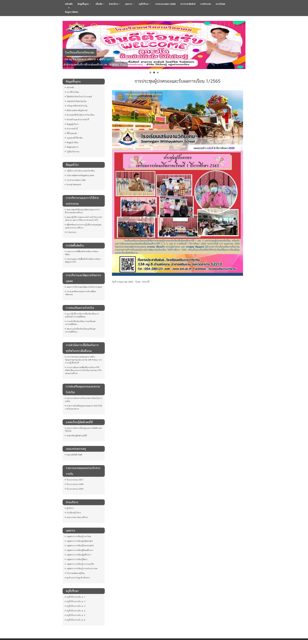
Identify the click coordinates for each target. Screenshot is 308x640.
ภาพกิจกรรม (205, 4)
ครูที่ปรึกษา (144, 4)
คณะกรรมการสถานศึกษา (77, 517)
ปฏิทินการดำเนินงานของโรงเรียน (81, 171)
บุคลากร (129, 4)
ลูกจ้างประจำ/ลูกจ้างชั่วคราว (78, 577)
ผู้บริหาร (70, 508)
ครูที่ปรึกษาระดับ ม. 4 (76, 611)
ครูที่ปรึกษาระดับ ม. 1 (76, 597)
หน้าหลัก (69, 4)
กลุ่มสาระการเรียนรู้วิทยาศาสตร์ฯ (80, 545)
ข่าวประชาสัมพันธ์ (187, 4)
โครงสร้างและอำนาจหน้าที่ (78, 119)
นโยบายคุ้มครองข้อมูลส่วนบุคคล (80, 175)
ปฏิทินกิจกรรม (73, 151)
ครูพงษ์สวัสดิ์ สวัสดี (74, 454)
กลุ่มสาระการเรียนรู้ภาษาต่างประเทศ (82, 568)
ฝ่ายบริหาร (114, 4)
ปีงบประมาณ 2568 (75, 484)
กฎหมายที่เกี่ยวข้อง (75, 138)
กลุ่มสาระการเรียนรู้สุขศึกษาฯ (79, 554)
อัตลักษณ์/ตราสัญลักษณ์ (77, 110)
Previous (59, 44)
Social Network (74, 184)
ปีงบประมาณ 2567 (75, 480)
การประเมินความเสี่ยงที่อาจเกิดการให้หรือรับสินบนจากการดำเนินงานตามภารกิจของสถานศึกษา (83, 370)
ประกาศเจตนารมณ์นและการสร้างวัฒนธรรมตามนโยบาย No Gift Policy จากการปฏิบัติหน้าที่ (83, 360)
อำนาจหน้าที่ (72, 128)
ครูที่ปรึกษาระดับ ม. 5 (76, 615)
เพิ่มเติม (99, 4)
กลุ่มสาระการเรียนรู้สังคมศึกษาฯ (80, 550)
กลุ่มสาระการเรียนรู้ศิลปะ (77, 559)
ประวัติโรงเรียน (73, 92)
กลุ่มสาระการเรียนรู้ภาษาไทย (79, 536)
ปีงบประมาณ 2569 (75, 489)
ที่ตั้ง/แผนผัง (72, 133)
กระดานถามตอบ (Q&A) (165, 4)
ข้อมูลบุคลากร (72, 147)
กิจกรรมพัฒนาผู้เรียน (76, 573)
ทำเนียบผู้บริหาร (74, 512)
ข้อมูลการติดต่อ (71, 12)
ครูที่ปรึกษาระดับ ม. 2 (76, 601)
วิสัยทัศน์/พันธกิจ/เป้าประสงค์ (79, 96)
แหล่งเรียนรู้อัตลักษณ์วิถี (77, 435)
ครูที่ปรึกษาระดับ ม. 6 (76, 620)
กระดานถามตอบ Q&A (76, 180)
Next (248, 44)
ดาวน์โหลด (220, 4)
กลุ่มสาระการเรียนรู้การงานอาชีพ (80, 564)
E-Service (71, 232)
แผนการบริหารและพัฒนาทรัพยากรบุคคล (84, 287)
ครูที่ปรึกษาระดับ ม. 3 (76, 606)
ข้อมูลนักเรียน (72, 142)
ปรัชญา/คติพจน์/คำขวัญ (77, 105)
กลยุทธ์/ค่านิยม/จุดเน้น (77, 101)
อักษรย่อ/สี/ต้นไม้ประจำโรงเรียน (80, 115)
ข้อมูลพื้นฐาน (83, 4)
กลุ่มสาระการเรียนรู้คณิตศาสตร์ (80, 541)
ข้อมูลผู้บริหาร (72, 124)
